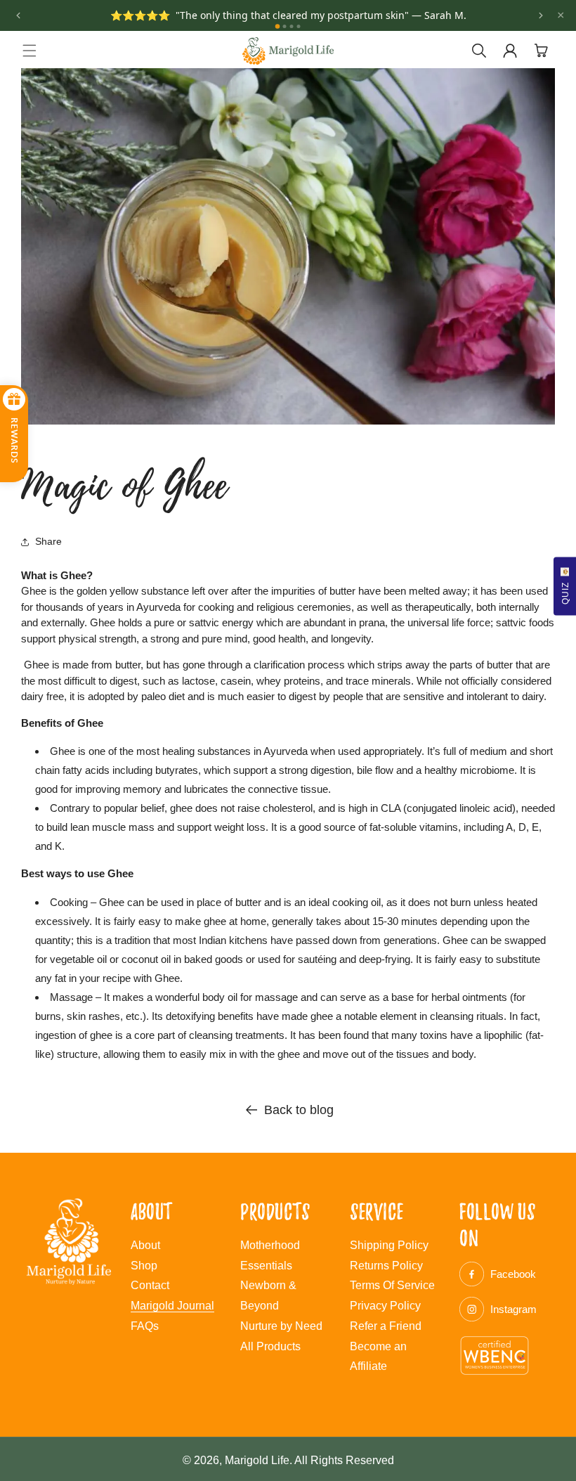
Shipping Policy (389, 1245)
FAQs (145, 1326)
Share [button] (48, 541)
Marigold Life (257, 1460)
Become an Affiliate (378, 1356)
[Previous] (18, 15)
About (145, 1245)
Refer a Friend (385, 1326)
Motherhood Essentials (270, 1255)
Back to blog (299, 1110)
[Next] (541, 15)
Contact (150, 1285)
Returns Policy (386, 1266)
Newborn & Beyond (268, 1295)
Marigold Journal (172, 1306)
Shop (144, 1266)
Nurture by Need (281, 1326)
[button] (29, 50)
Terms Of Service (392, 1285)
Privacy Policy (385, 1306)
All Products (270, 1346)
